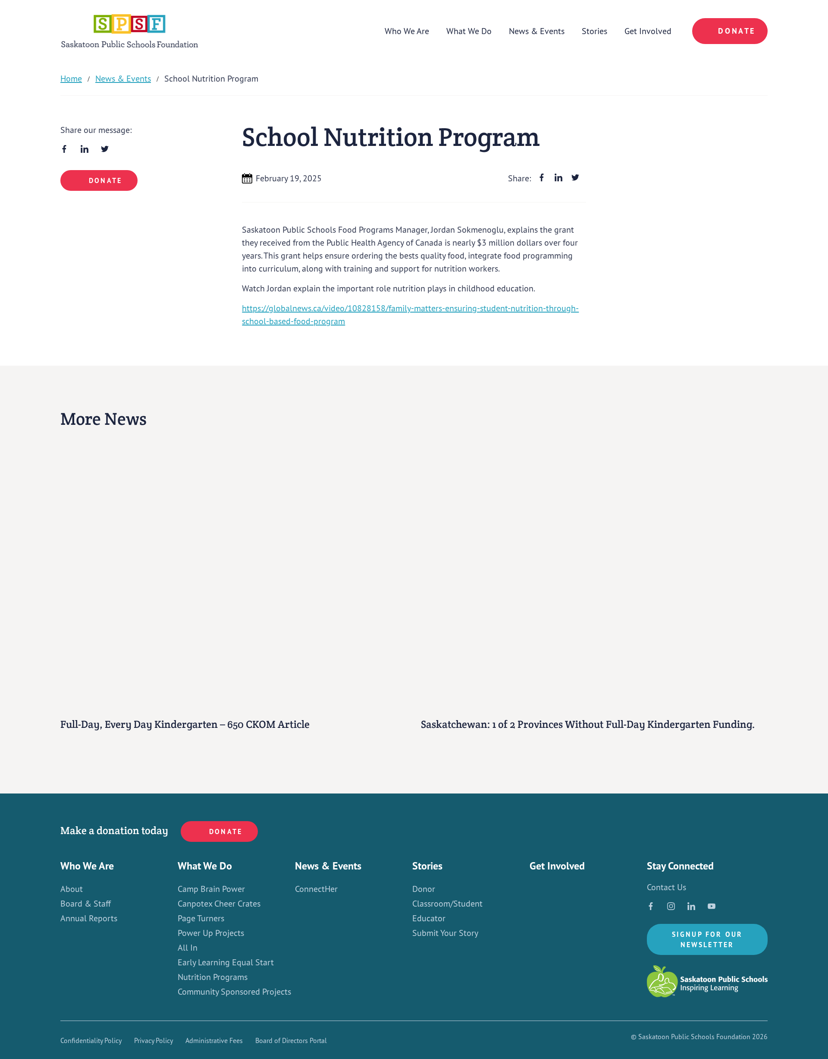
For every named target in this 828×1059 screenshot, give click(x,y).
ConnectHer (316, 889)
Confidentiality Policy (91, 1040)
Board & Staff (85, 903)
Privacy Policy (153, 1040)
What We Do (469, 31)
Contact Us (666, 887)
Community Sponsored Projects (234, 991)
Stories (594, 31)
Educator (428, 918)
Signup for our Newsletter (707, 939)
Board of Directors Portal (291, 1040)
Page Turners (201, 918)
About (71, 889)
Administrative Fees (214, 1040)
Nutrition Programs (213, 977)
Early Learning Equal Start (226, 962)
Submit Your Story (445, 933)
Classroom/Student (447, 903)
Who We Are (407, 31)
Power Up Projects (211, 933)
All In (188, 947)
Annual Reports (88, 918)
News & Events (537, 31)
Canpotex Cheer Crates (219, 903)
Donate (737, 31)
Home (71, 78)
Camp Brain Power (211, 889)
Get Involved (647, 31)
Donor (423, 889)
